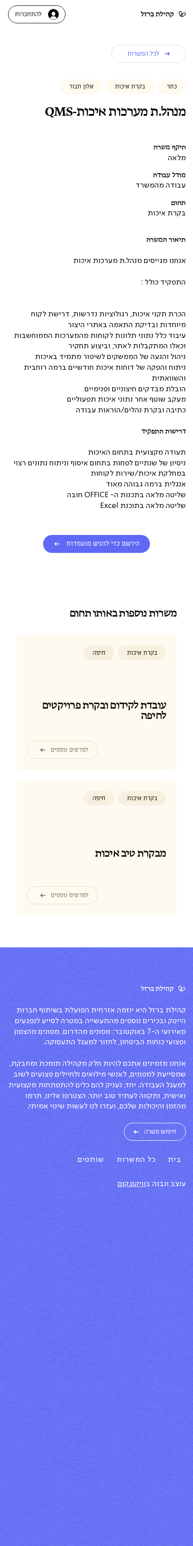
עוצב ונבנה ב (166, 1184)
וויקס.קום (132, 1184)
